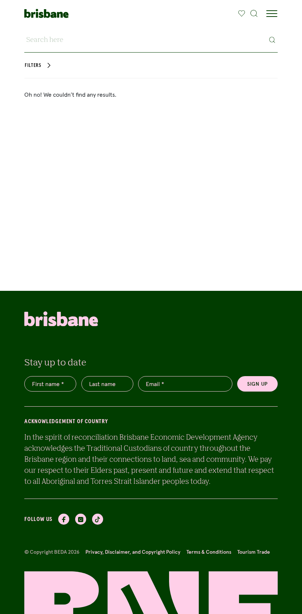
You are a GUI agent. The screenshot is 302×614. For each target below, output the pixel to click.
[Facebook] (63, 519)
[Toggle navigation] (272, 13)
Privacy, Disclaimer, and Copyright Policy (132, 552)
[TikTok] (97, 519)
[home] (46, 13)
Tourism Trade (253, 552)
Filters (33, 65)
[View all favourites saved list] (240, 13)
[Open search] (254, 13)
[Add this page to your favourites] (241, 13)
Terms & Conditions (208, 552)
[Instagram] (80, 519)
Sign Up (257, 384)
